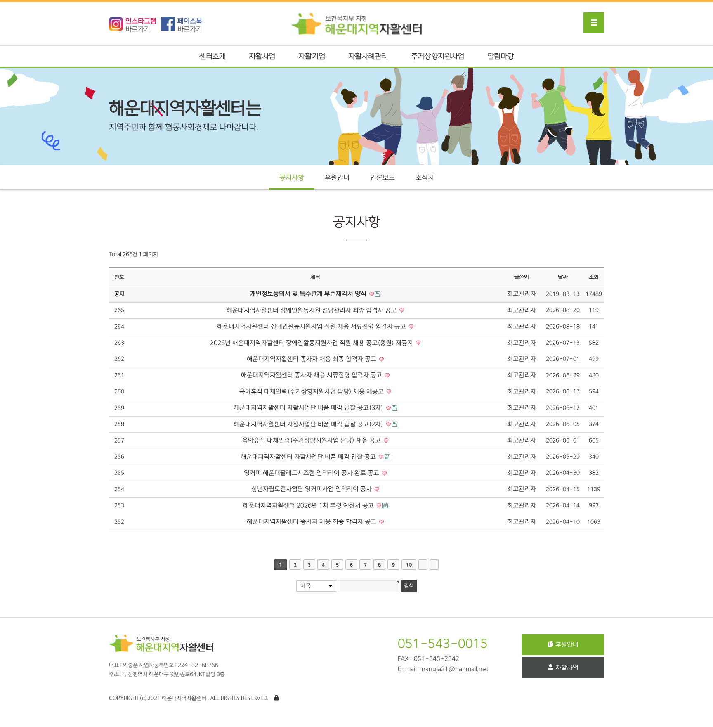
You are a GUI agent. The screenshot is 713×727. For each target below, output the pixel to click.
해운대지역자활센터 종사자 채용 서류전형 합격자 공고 (312, 375)
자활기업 (311, 56)
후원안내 (337, 177)
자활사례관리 (368, 56)
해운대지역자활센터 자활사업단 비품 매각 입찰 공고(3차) (309, 407)
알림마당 (500, 56)
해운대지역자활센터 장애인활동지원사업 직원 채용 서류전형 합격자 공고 (312, 326)
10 (409, 565)
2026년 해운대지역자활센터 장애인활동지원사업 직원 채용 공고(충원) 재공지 (312, 342)
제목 (306, 586)
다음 (422, 564)
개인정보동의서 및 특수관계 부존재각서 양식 (309, 293)
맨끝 (434, 564)
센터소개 (212, 56)
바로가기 (140, 25)
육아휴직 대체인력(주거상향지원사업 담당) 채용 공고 (312, 440)
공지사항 (291, 177)
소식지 (425, 177)
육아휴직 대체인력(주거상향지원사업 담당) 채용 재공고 (312, 391)
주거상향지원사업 (437, 56)
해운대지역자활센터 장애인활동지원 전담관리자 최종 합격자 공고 (312, 310)
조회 (594, 277)
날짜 (563, 277)
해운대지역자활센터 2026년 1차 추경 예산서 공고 (309, 505)
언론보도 (382, 177)
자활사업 (262, 56)
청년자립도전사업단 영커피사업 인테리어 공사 (312, 489)
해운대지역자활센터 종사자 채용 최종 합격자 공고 (312, 358)
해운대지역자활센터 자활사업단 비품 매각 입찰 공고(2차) (309, 424)
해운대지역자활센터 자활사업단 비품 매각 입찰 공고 (309, 456)
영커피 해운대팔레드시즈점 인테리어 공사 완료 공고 (312, 472)
